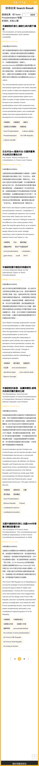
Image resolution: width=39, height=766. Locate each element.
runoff (18, 255)
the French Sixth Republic (13, 642)
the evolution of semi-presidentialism (16, 633)
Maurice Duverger (10, 376)
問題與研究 (19, 2)
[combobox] (29, 15)
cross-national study (26, 372)
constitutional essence (11, 508)
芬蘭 (24, 490)
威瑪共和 (16, 490)
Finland (22, 503)
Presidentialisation (10, 135)
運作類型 (16, 363)
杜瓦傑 (6, 368)
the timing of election (11, 646)
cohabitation (26, 251)
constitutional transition (12, 512)
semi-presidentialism (11, 251)
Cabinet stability (28, 131)
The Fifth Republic (26, 135)
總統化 (25, 122)
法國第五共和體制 (10, 127)
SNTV (25, 255)
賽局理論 (23, 242)
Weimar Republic (10, 503)
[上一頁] (11, 659)
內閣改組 (23, 127)
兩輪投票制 (8, 247)
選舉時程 (7, 628)
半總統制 (7, 122)
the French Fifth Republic (12, 637)
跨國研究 (26, 363)
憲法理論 (7, 494)
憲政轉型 (16, 494)
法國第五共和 (8, 624)
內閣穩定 (16, 122)
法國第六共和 (21, 624)
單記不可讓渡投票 (21, 247)
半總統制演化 (18, 619)
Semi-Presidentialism (11, 131)
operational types (10, 372)
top (34, 756)
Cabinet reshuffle (10, 140)
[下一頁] (28, 659)
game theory (8, 255)
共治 (15, 242)
